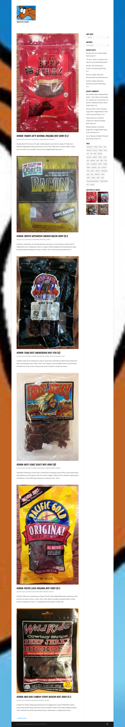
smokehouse (104, 171)
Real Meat (46, 139)
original (105, 164)
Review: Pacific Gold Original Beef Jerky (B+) (38, 588)
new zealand (94, 164)
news (88, 164)
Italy (88, 160)
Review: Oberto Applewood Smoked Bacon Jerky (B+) (42, 236)
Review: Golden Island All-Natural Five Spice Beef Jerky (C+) (96, 84)
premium (104, 167)
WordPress (43, 724)
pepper (88, 167)
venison (92, 184)
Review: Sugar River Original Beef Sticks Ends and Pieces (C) (96, 130)
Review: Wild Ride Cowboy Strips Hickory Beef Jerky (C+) (44, 697)
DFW (95, 154)
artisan (95, 147)
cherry (105, 150)
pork (99, 167)
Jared (19, 139)
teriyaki (93, 178)
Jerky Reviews (35, 139)
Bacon (30, 240)
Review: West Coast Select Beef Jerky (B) (36, 464)
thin (88, 184)
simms (92, 171)
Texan (63, 356)
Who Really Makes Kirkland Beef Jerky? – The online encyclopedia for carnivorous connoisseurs (97, 97)
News (41, 592)
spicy (88, 174)
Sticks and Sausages (55, 356)
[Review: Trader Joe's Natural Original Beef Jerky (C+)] (91, 198)
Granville (95, 157)
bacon (100, 147)
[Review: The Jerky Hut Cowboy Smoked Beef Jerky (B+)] (102, 210)
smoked (97, 171)
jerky (98, 160)
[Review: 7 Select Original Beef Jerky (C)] (102, 198)
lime (106, 160)
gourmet (89, 157)
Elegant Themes (28, 724)
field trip (100, 154)
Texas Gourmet (103, 181)
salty (88, 171)
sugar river (97, 174)
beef (105, 147)
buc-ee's (95, 150)
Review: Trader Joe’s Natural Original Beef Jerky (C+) (42, 136)
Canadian (34, 468)
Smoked (52, 139)
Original (41, 139)
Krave (101, 160)
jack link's (92, 160)
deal (91, 154)
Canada (100, 150)
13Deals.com (90, 147)
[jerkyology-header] (26, 20)
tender (88, 178)
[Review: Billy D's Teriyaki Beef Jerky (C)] (91, 210)
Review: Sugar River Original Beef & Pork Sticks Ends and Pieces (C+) (97, 112)
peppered (94, 167)
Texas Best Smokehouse (93, 181)
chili (88, 154)
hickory (100, 157)
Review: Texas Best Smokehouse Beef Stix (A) (38, 352)
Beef (29, 139)
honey (104, 157)
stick (92, 174)
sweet (102, 174)
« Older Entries (22, 718)
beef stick (89, 150)
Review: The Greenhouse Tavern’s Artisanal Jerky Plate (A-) (96, 69)
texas (102, 178)
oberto (100, 164)
